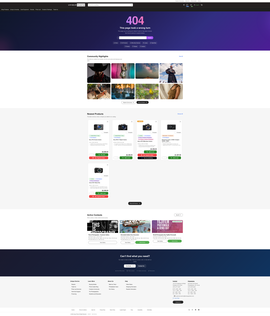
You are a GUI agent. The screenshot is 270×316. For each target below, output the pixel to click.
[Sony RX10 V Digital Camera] (122, 127)
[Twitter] (189, 310)
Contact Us (141, 266)
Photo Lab (38, 9)
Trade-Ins (55, 9)
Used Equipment (24, 9)
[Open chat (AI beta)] (187, 5)
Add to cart (127, 157)
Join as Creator (141, 102)
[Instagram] (192, 310)
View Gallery (102, 242)
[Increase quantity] (94, 154)
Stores (199, 1)
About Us (187, 1)
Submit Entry (142, 242)
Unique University (14, 9)
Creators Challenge (47, 9)
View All (177, 215)
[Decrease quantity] (90, 154)
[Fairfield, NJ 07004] (184, 5)
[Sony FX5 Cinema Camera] (98, 127)
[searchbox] (110, 5)
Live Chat (176, 298)
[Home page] (76, 4)
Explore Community (127, 102)
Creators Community (179, 1)
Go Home (128, 266)
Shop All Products (134, 203)
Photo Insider (193, 1)
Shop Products (5, 9)
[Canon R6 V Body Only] (98, 170)
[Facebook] (195, 310)
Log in (197, 5)
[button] (201, 5)
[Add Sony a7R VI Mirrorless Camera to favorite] (156, 122)
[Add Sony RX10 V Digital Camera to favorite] (132, 122)
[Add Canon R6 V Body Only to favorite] (108, 165)
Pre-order (103, 154)
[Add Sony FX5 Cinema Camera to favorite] (108, 122)
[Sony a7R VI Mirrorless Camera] (147, 127)
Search (150, 37)
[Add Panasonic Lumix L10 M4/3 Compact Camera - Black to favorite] (180, 122)
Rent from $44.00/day (148, 158)
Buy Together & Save (100, 158)
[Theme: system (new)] (191, 5)
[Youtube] (199, 310)
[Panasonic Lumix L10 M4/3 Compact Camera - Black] (171, 127)
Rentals (32, 9)
